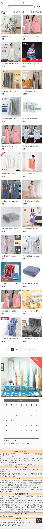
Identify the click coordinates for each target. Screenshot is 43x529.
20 (29, 349)
